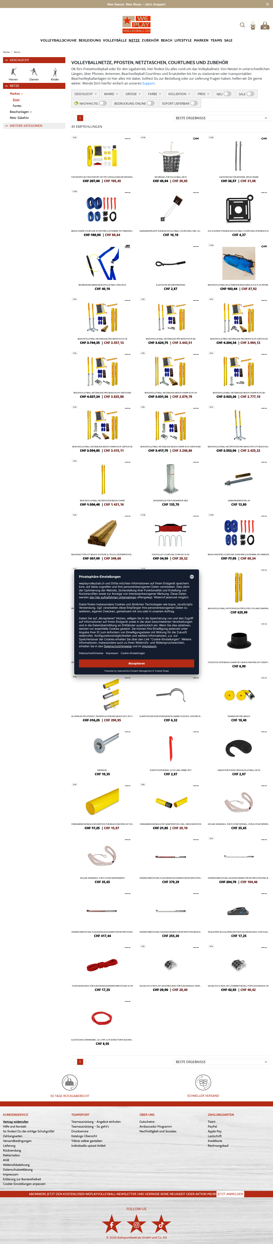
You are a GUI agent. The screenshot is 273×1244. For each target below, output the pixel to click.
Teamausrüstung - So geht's (90, 1126)
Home (6, 52)
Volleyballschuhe (58, 40)
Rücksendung (12, 1150)
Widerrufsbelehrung (16, 1165)
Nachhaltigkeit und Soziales (157, 1131)
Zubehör (150, 40)
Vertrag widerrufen (15, 1122)
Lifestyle (183, 40)
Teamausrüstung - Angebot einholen (96, 1122)
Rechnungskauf (218, 1146)
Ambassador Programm (155, 1126)
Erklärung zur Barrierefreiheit (22, 1179)
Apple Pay (215, 1131)
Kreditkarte (215, 1141)
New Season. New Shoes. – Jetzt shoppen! (136, 4)
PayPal (212, 1126)
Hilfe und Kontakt (14, 1126)
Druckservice (79, 1131)
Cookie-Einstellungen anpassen (24, 1184)
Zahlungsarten (12, 1136)
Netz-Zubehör (19, 118)
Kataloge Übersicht (84, 1136)
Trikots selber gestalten (86, 1141)
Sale (228, 40)
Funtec (17, 106)
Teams (216, 40)
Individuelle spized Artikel (88, 1146)
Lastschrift (215, 1136)
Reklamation (11, 1155)
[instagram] (136, 1223)
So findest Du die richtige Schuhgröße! (28, 1131)
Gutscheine (146, 1122)
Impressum (10, 1174)
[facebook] (112, 1223)
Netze (134, 40)
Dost (16, 100)
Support (148, 83)
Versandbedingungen (17, 1141)
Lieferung (9, 1146)
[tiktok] (161, 1223)
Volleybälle (115, 40)
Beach (166, 40)
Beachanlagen (19, 112)
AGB (6, 1160)
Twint (211, 1122)
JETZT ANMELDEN (230, 1194)
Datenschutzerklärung (18, 1170)
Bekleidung (90, 40)
